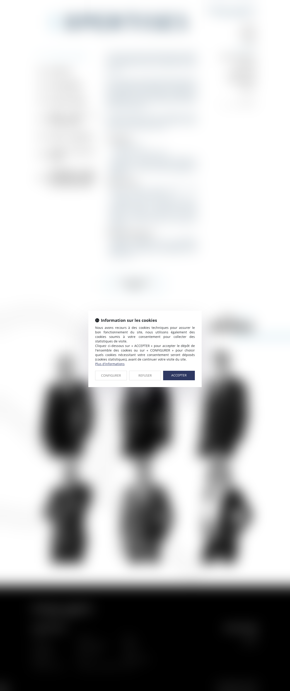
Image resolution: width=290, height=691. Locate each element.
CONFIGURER (111, 375)
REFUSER (145, 375)
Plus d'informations (110, 364)
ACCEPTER (179, 375)
